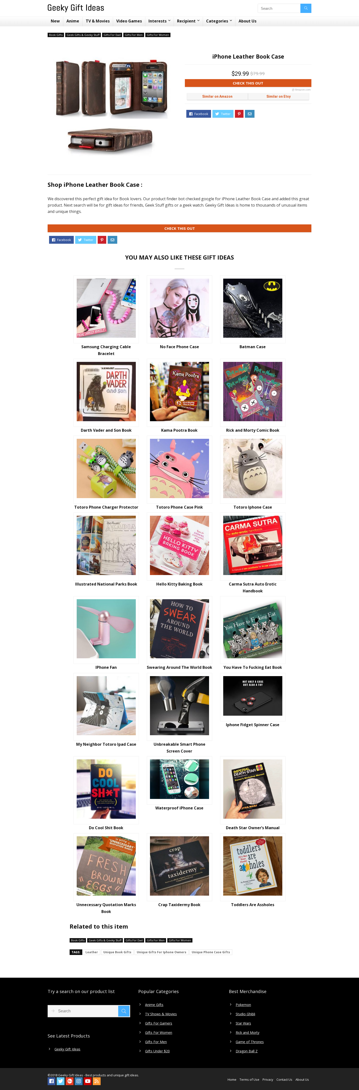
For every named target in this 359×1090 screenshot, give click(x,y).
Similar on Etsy (278, 96)
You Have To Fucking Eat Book (252, 667)
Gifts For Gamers (158, 1023)
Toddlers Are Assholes (252, 904)
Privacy (268, 1079)
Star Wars (243, 1023)
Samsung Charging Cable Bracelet (106, 350)
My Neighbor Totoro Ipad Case (106, 744)
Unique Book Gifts (117, 952)
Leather (91, 952)
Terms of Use (249, 1079)
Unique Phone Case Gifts (211, 952)
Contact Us (284, 1079)
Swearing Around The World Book (179, 667)
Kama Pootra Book (179, 430)
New (55, 21)
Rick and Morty (247, 1032)
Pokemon (243, 1005)
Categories (217, 21)
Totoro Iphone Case (252, 507)
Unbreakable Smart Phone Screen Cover (179, 748)
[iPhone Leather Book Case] (111, 106)
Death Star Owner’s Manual (253, 827)
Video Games (129, 21)
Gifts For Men (134, 35)
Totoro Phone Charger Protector (106, 507)
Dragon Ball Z (247, 1051)
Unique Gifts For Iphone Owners (161, 952)
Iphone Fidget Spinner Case (252, 724)
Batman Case (253, 346)
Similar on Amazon (217, 96)
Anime (72, 21)
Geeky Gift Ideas (67, 1049)
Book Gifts (56, 35)
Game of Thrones (250, 1042)
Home (232, 1079)
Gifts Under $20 (157, 1051)
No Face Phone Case (179, 346)
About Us (247, 21)
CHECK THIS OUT (272, 84)
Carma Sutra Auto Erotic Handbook (252, 587)
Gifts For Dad (112, 35)
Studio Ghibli (245, 1014)
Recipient (186, 21)
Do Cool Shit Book (106, 827)
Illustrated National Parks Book (106, 584)
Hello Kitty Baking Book (179, 584)
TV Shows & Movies (161, 1014)
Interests (157, 21)
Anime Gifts (154, 1005)
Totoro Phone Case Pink (179, 507)
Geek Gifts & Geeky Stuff (83, 35)
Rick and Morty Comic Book (252, 430)
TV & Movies (98, 21)
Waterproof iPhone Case (179, 808)
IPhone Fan (106, 667)
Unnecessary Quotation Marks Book (106, 908)
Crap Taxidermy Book (179, 904)
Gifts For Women (158, 35)
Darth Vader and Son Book (106, 430)
